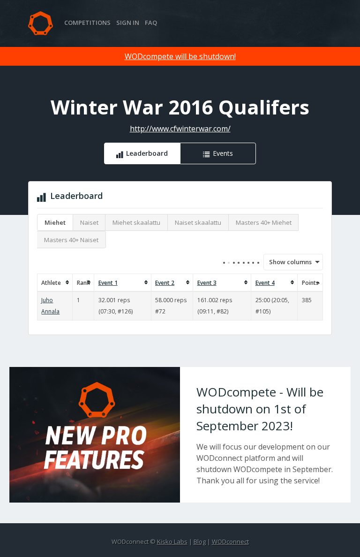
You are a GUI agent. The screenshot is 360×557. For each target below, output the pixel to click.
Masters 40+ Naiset (71, 240)
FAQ (151, 22)
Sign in (127, 22)
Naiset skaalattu (198, 222)
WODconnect (230, 541)
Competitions (87, 22)
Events (223, 153)
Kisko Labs (172, 541)
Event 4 (265, 283)
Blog (200, 541)
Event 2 (164, 283)
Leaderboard (147, 153)
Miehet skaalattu (136, 222)
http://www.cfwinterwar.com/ (180, 128)
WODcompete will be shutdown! (180, 56)
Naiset (89, 222)
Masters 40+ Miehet (264, 222)
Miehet (55, 222)
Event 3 (207, 283)
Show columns (287, 262)
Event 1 (108, 283)
